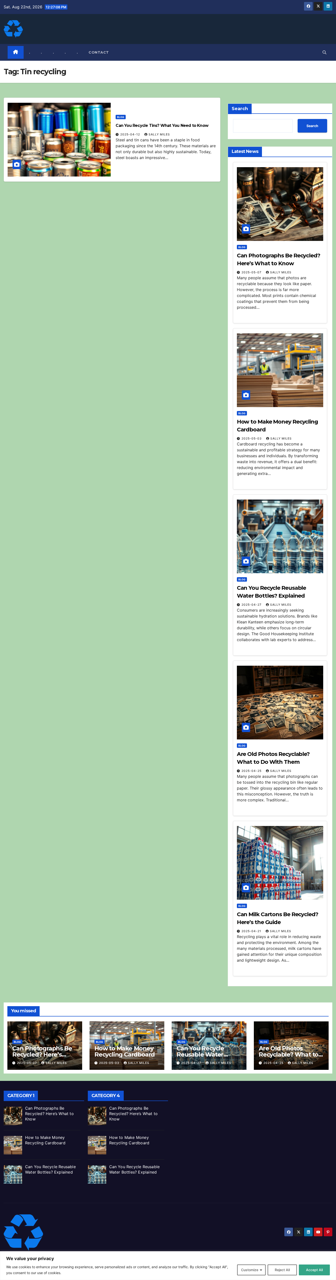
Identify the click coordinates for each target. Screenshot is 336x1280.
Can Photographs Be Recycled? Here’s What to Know (42, 1054)
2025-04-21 (252, 931)
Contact (99, 52)
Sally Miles (159, 134)
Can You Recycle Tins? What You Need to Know (162, 125)
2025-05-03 (252, 438)
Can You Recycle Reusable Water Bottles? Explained (203, 1054)
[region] (168, 1265)
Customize (249, 1270)
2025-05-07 (252, 272)
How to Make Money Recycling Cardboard (124, 1051)
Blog (120, 117)
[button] (324, 52)
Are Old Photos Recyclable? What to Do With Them (288, 1054)
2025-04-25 (252, 771)
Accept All (314, 1270)
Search (240, 108)
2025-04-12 (130, 134)
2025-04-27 (252, 604)
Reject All (282, 1270)
